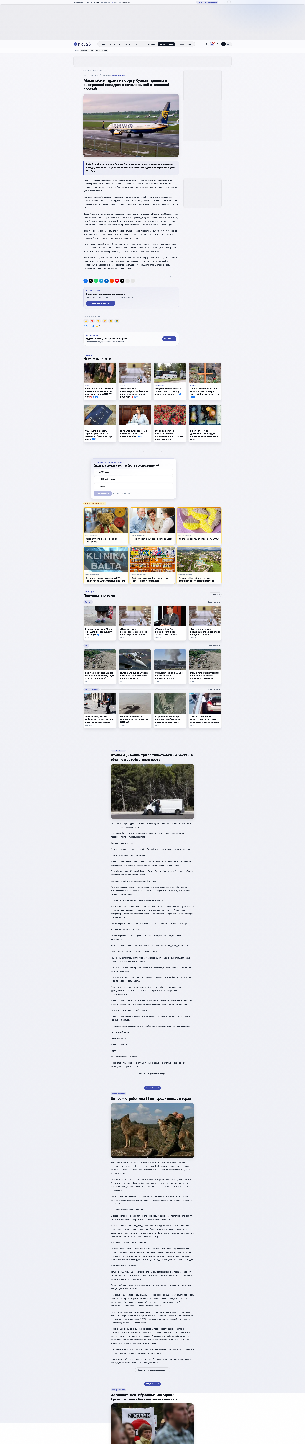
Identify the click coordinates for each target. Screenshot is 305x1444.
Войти (223, 2)
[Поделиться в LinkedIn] (106, 281)
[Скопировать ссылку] (133, 281)
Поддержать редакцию (207, 2)
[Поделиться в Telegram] (101, 281)
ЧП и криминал (149, 44)
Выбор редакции (166, 44)
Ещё (189, 44)
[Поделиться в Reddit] (112, 281)
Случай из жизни (87, 50)
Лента (112, 44)
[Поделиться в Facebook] (85, 281)
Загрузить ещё (152, 449)
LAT (228, 44)
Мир (138, 44)
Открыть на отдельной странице (152, 1074)
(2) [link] (132, 397)
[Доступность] (229, 2)
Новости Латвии (125, 44)
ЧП (86, 646)
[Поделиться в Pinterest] (117, 281)
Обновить (215, 594)
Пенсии (88, 602)
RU (223, 44)
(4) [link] (90, 397)
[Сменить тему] (217, 44)
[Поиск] (206, 44)
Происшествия (101, 50)
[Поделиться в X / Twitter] (91, 281)
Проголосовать (102, 493)
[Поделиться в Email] (127, 281)
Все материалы (215, 602)
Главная (103, 44)
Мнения (181, 44)
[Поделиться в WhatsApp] (96, 281)
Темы (76, 50)
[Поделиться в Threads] (122, 281)
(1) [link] (177, 394)
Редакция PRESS (118, 75)
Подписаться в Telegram (101, 303)
